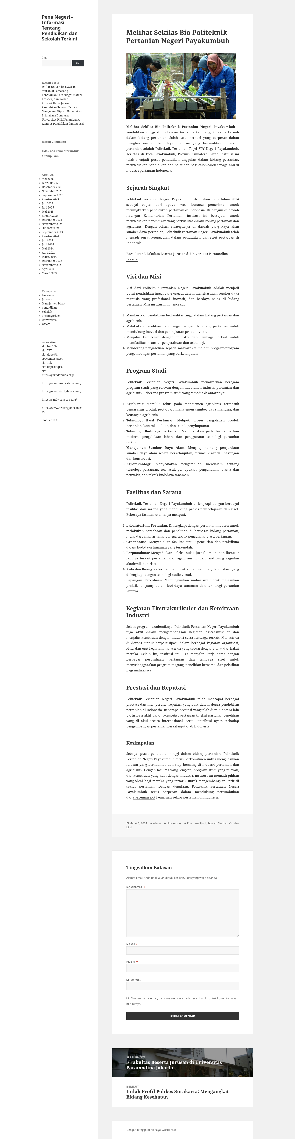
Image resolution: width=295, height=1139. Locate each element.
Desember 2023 (52, 261)
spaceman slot (144, 797)
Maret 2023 (49, 273)
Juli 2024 (47, 240)
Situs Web (134, 980)
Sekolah (47, 312)
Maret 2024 (49, 257)
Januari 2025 (50, 216)
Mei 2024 (48, 248)
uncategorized (51, 316)
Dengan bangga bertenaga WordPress (151, 1130)
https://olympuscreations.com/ (61, 383)
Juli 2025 (47, 203)
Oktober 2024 (50, 228)
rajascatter (49, 342)
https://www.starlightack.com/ (61, 391)
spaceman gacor (52, 358)
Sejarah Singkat (217, 823)
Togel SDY (196, 148)
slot (44, 371)
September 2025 (52, 195)
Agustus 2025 (50, 199)
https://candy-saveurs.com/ (59, 399)
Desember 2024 (52, 220)
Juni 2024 (48, 244)
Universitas (49, 320)
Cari (44, 57)
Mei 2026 (48, 179)
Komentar (135, 887)
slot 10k (47, 363)
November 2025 (52, 191)
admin (157, 823)
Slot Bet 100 (49, 420)
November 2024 (52, 224)
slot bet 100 (49, 346)
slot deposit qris (52, 367)
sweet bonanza (192, 204)
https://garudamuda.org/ (58, 375)
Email (132, 962)
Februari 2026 (51, 183)
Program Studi (196, 823)
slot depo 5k (49, 354)
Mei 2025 (48, 211)
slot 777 (47, 350)
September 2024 (52, 232)
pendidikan (49, 307)
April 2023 (48, 269)
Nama (132, 944)
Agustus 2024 (50, 236)
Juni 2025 (48, 207)
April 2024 (48, 252)
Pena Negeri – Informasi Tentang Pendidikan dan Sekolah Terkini (60, 28)
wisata (46, 324)
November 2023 (52, 265)
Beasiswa (48, 295)
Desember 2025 (52, 187)
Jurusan (47, 299)
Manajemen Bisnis (54, 303)
